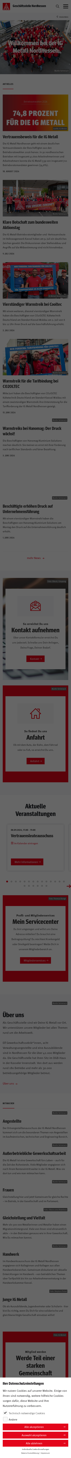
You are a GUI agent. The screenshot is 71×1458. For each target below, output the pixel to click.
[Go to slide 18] (38, 886)
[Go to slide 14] (64, 881)
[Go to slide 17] (33, 886)
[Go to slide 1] (7, 881)
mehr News (34, 558)
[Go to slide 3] (16, 881)
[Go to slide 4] (20, 881)
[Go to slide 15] (24, 886)
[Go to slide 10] (46, 881)
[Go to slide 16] (29, 886)
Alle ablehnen (34, 1443)
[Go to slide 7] (33, 881)
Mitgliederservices (35, 960)
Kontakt (34, 659)
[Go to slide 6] (29, 881)
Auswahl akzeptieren (34, 1435)
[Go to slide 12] (55, 881)
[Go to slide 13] (59, 881)
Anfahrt (34, 761)
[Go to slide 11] (51, 881)
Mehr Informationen (26, 862)
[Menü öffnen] (65, 6)
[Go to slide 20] (46, 886)
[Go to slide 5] (24, 881)
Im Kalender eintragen (25, 843)
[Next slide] (69, 886)
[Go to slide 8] (38, 881)
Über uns (8, 1083)
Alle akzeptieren (34, 1427)
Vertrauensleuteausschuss (32, 835)
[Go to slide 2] (11, 881)
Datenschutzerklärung (30, 1453)
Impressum (45, 1453)
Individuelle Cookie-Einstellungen (35, 1449)
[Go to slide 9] (42, 881)
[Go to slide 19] (42, 886)
